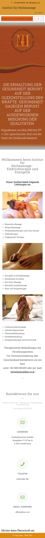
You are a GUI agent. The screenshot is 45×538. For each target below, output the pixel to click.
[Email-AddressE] (22, 497)
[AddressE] (22, 422)
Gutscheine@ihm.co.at (22, 371)
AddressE (22, 431)
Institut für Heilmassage (19, 8)
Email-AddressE (22, 506)
